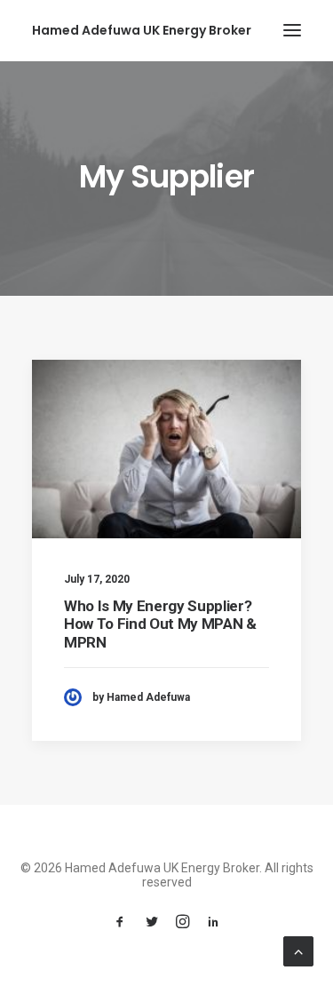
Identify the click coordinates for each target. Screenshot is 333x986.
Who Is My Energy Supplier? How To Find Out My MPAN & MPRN (160, 624)
